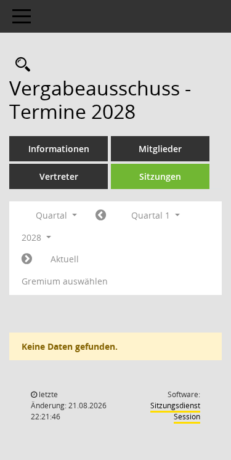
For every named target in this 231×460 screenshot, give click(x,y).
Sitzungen (160, 176)
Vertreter (58, 176)
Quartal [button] (53, 215)
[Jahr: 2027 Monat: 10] (100, 215)
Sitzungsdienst (175, 411)
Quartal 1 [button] (151, 215)
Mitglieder (160, 149)
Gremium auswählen (65, 281)
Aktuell (65, 259)
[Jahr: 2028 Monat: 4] (26, 259)
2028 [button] (33, 237)
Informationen (58, 149)
